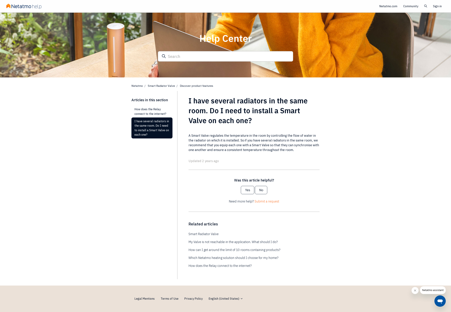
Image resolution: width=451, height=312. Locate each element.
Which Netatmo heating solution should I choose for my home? (234, 258)
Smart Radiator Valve (161, 85)
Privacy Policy (193, 299)
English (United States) (224, 299)
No (261, 190)
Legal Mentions (144, 299)
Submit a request (267, 201)
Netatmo (137, 85)
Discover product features (196, 85)
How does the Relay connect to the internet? (220, 266)
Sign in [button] (437, 6)
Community (410, 6)
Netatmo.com (388, 6)
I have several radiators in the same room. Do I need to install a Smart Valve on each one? (151, 128)
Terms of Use (169, 299)
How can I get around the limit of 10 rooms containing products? (234, 250)
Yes (247, 190)
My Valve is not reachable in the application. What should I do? (233, 242)
